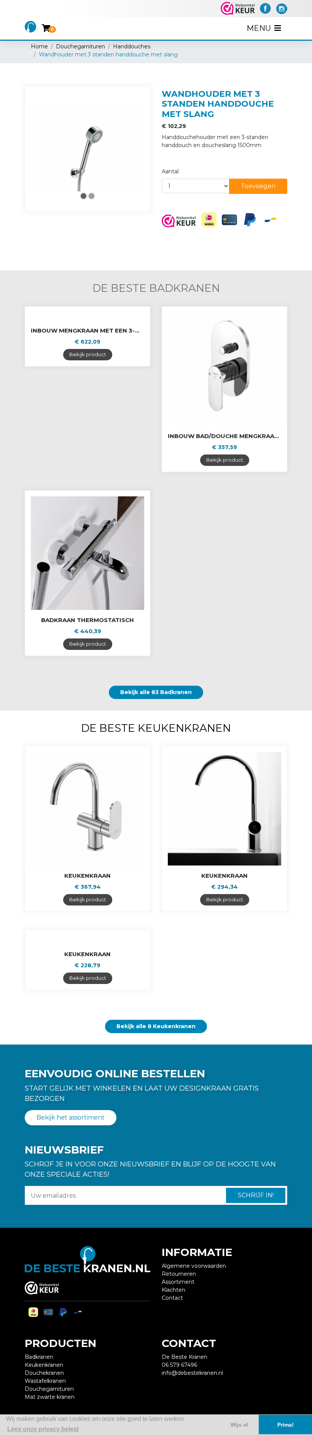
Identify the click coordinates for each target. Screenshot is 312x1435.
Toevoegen (258, 186)
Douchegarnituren (80, 46)
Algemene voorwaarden (194, 1265)
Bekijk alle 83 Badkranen (156, 692)
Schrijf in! (256, 1195)
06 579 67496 (179, 1364)
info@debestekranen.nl (192, 1372)
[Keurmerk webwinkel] (238, 8)
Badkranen (39, 1356)
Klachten (173, 1289)
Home (39, 46)
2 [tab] (91, 196)
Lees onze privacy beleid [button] (43, 1429)
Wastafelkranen (45, 1380)
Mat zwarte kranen (50, 1396)
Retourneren (179, 1273)
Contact (172, 1297)
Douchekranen (44, 1372)
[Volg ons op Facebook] (265, 8)
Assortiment (178, 1281)
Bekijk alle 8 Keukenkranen (156, 1026)
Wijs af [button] (239, 1425)
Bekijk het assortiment (71, 1117)
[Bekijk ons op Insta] (281, 8)
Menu (260, 28)
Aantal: (171, 171)
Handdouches (131, 46)
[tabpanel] (87, 149)
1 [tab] (83, 196)
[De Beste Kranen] (30, 27)
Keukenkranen (44, 1364)
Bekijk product (87, 354)
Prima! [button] (285, 1425)
